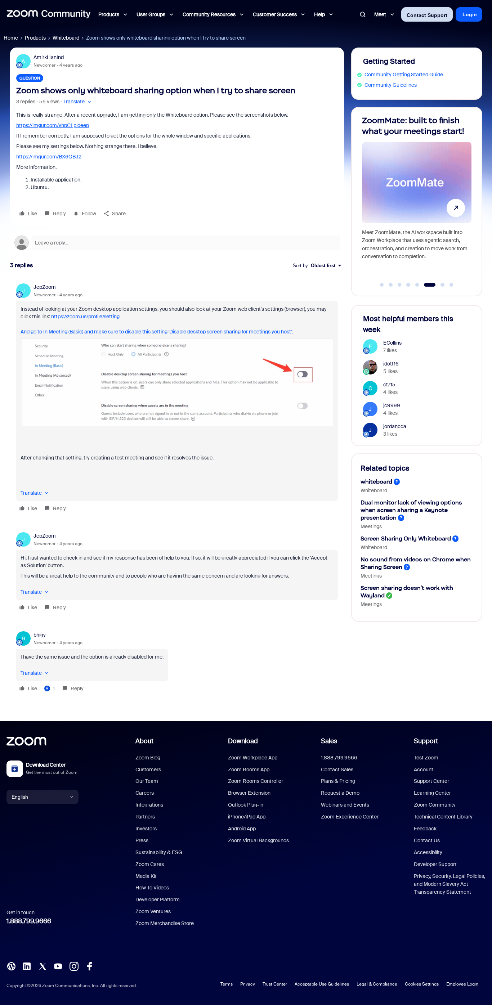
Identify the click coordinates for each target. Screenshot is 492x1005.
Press (141, 840)
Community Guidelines (390, 85)
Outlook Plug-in (245, 805)
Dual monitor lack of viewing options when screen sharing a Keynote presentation (411, 510)
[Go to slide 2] (391, 285)
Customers (148, 769)
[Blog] (11, 966)
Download (243, 741)
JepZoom (44, 287)
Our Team (146, 781)
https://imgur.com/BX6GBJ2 (48, 156)
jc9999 (391, 405)
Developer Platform (157, 899)
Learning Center (432, 793)
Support (426, 741)
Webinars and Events (345, 805)
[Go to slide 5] (417, 285)
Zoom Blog (147, 757)
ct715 (389, 384)
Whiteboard (66, 38)
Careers (144, 793)
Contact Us (427, 840)
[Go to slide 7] (438, 285)
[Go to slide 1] (382, 285)
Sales (329, 741)
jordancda (394, 426)
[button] (78, 102)
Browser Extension (249, 793)
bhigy (39, 635)
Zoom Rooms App (248, 769)
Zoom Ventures (153, 911)
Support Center (431, 781)
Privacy (247, 984)
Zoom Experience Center (350, 816)
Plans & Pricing (338, 781)
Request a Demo (340, 793)
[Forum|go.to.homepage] (48, 14)
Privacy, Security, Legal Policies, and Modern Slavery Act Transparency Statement (449, 884)
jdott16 (391, 363)
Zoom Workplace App (252, 757)
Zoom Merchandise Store (164, 923)
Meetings (371, 526)
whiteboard (376, 481)
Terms (226, 984)
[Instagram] (74, 966)
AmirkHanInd (48, 57)
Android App (242, 828)
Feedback (425, 828)
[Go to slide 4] (408, 285)
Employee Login (462, 984)
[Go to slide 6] (426, 285)
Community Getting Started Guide (403, 74)
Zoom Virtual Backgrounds (258, 840)
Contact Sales (337, 769)
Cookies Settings (422, 984)
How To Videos (152, 887)
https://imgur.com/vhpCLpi (46, 125)
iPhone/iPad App (246, 816)
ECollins (392, 343)
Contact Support (427, 15)
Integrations (149, 805)
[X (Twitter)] (42, 966)
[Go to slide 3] (399, 285)
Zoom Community (435, 805)
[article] (177, 398)
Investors (146, 828)
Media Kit (146, 876)
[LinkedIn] (26, 966)
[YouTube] (58, 966)
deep (83, 125)
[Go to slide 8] (451, 285)
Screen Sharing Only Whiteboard (406, 538)
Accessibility (428, 852)
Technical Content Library (443, 816)
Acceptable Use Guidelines (322, 984)
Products (35, 38)
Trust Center (275, 984)
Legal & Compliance (377, 984)
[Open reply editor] (177, 242)
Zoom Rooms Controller (255, 781)
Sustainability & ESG (158, 852)
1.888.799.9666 (28, 921)
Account (423, 769)
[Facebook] (89, 966)
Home (11, 38)
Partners (145, 816)
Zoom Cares (149, 864)
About (144, 741)
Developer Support (435, 864)
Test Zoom (426, 757)
